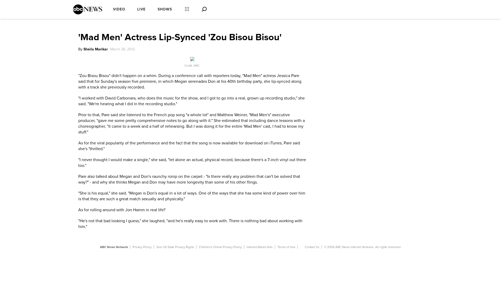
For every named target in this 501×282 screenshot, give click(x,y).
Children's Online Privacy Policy (220, 247)
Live (141, 9)
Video (119, 9)
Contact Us (312, 247)
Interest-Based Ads (260, 247)
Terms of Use (286, 247)
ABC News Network (114, 247)
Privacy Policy (142, 247)
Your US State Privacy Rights (175, 247)
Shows (165, 9)
